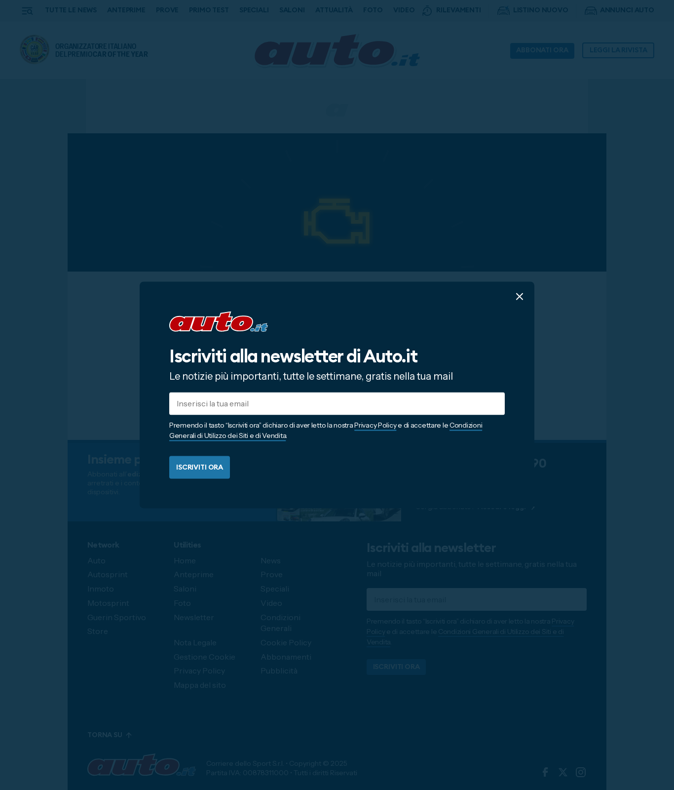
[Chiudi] (519, 296)
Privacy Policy (375, 425)
